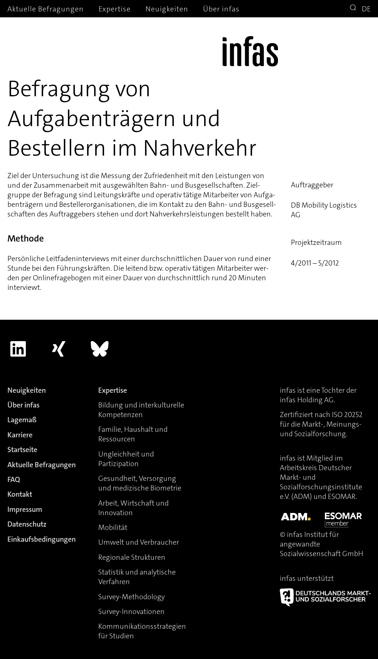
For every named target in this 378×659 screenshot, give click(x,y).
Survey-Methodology (131, 596)
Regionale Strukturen (131, 557)
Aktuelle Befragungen (45, 9)
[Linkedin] (18, 349)
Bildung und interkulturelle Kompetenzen (141, 409)
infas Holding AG (307, 400)
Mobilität (112, 527)
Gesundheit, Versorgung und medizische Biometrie (139, 483)
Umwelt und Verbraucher (138, 542)
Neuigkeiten (166, 9)
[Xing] (59, 349)
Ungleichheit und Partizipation (126, 458)
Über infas (221, 9)
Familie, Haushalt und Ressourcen (133, 434)
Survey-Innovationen (131, 611)
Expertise (115, 9)
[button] (354, 8)
